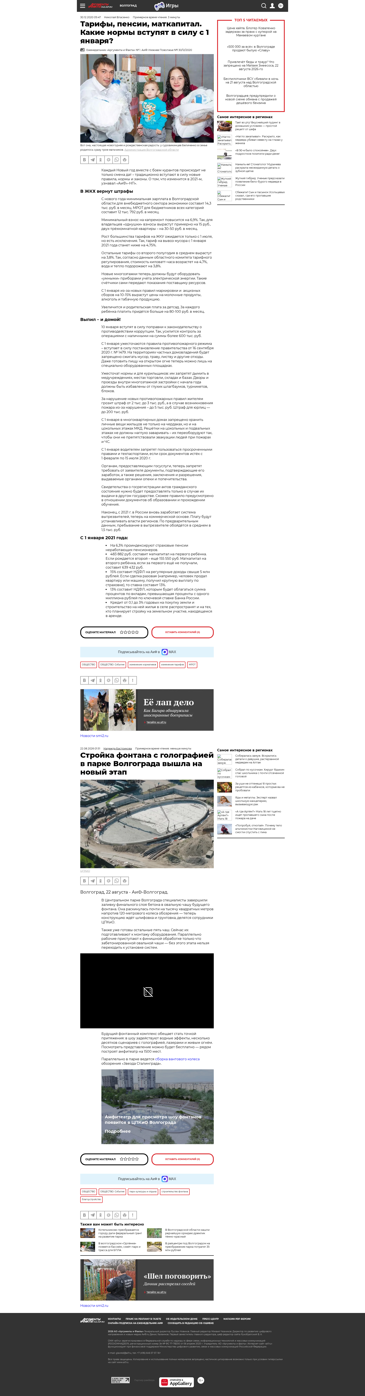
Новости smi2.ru (94, 736)
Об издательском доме (181, 1319)
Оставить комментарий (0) (182, 632)
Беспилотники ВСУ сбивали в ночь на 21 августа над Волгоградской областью (250, 82)
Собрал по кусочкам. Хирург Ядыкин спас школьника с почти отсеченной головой (259, 773)
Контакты (114, 1319)
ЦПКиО (85, 870)
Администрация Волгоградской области (151, 149)
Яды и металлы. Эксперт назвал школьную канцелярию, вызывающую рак (256, 801)
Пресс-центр (210, 1319)
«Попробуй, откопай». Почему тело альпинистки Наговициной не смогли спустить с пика (258, 829)
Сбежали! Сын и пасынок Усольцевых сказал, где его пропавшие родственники (260, 196)
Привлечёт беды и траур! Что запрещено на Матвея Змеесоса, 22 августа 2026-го (250, 65)
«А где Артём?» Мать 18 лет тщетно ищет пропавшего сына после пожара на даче (258, 815)
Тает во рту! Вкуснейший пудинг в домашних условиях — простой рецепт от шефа (257, 126)
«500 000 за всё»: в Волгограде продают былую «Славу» (251, 48)
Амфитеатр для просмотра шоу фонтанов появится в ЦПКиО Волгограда (153, 1119)
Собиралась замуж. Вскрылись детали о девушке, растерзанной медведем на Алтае (257, 759)
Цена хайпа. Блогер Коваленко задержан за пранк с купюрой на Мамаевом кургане (250, 31)
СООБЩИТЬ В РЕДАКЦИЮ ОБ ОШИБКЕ (191, 1323)
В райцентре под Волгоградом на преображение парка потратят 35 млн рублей (187, 1247)
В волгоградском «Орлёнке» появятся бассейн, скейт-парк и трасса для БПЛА (119, 1247)
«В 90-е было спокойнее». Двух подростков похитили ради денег (257, 152)
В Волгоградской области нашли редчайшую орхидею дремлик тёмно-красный (187, 1233)
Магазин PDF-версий (237, 1319)
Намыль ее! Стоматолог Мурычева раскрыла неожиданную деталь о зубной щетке (258, 168)
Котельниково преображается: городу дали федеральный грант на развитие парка (120, 1233)
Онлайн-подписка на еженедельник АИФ (135, 1323)
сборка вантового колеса (177, 1059)
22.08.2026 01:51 (90, 748)
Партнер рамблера (144, 1380)
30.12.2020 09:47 (90, 17)
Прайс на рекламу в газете (143, 1319)
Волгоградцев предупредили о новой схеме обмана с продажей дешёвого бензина (251, 99)
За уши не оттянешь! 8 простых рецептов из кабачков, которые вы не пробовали (260, 787)
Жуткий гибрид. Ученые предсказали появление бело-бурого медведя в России (260, 182)
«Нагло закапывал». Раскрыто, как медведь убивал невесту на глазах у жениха (259, 140)
